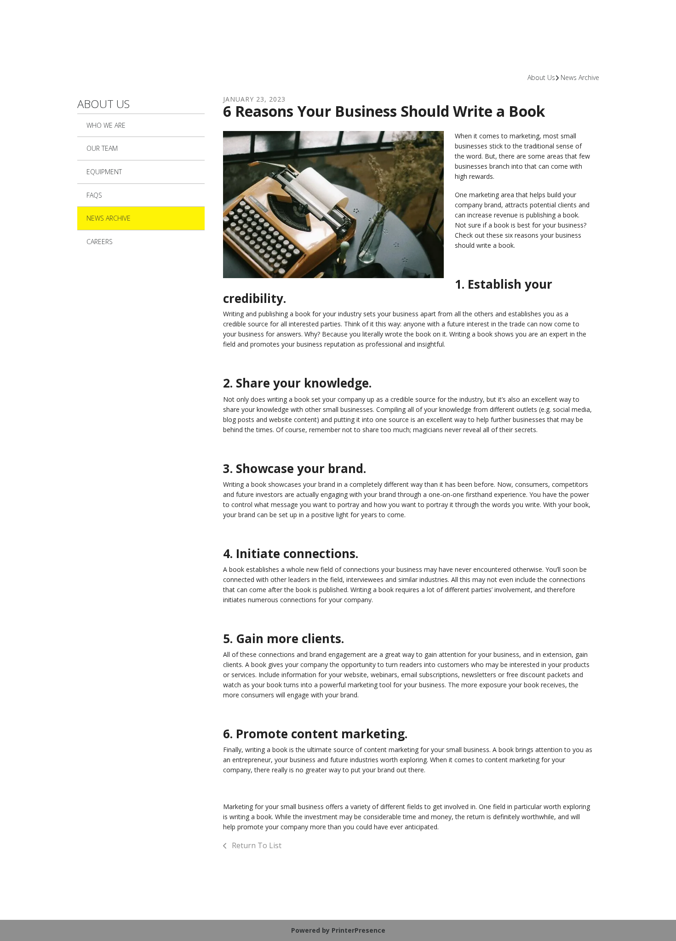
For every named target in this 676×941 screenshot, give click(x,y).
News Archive (580, 77)
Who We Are (106, 125)
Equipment (104, 171)
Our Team (102, 148)
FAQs (94, 195)
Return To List (255, 845)
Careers (99, 241)
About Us (541, 77)
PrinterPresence (358, 930)
